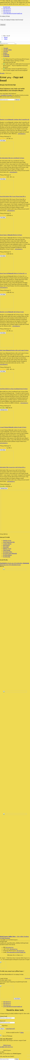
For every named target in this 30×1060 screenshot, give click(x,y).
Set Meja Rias (6, 556)
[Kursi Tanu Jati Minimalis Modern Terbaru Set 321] (7, 270)
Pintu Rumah (6, 550)
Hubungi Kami (4, 409)
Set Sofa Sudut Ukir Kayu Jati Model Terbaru (12, 158)
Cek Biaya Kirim (7, 50)
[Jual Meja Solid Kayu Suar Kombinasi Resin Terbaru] (7, 385)
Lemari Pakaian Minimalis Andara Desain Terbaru (13, 427)
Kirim (17, 1059)
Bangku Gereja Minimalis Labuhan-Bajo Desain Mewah (14, 119)
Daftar (22, 1032)
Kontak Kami (6, 7)
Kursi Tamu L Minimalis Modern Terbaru (11, 235)
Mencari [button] (17, 99)
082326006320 (7, 8)
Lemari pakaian (7, 544)
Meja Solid (6, 547)
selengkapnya (21, 133)
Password (2, 1021)
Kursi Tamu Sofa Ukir (9, 542)
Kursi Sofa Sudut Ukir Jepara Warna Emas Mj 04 (13, 196)
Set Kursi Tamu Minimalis (10, 553)
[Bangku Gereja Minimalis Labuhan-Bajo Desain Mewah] (7, 116)
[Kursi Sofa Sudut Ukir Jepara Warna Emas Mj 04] (7, 193)
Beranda (6, 48)
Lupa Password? (10, 1028)
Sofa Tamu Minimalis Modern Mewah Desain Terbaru (14, 350)
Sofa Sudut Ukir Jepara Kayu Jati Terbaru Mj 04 (12, 467)
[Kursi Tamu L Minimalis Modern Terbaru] (7, 231)
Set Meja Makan (7, 555)
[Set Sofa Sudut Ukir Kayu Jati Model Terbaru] (7, 154)
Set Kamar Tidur (7, 552)
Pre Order (3, 140)
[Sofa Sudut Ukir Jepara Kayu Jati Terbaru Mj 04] (7, 464)
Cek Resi (5, 51)
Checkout (3, 24)
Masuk (2, 1028)
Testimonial (6, 56)
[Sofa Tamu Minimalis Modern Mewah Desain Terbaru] (7, 347)
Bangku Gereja (7, 540)
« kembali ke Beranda (6, 95)
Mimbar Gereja (7, 548)
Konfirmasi (6, 54)
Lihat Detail (17, 998)
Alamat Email (3, 1016)
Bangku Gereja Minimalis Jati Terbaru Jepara (12, 312)
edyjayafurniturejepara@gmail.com (12, 13)
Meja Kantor (6, 545)
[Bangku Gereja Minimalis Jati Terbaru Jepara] (7, 308)
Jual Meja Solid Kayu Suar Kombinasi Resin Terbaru (14, 389)
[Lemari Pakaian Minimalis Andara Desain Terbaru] (7, 424)
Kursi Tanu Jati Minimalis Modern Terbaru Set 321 (13, 273)
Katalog (5, 53)
